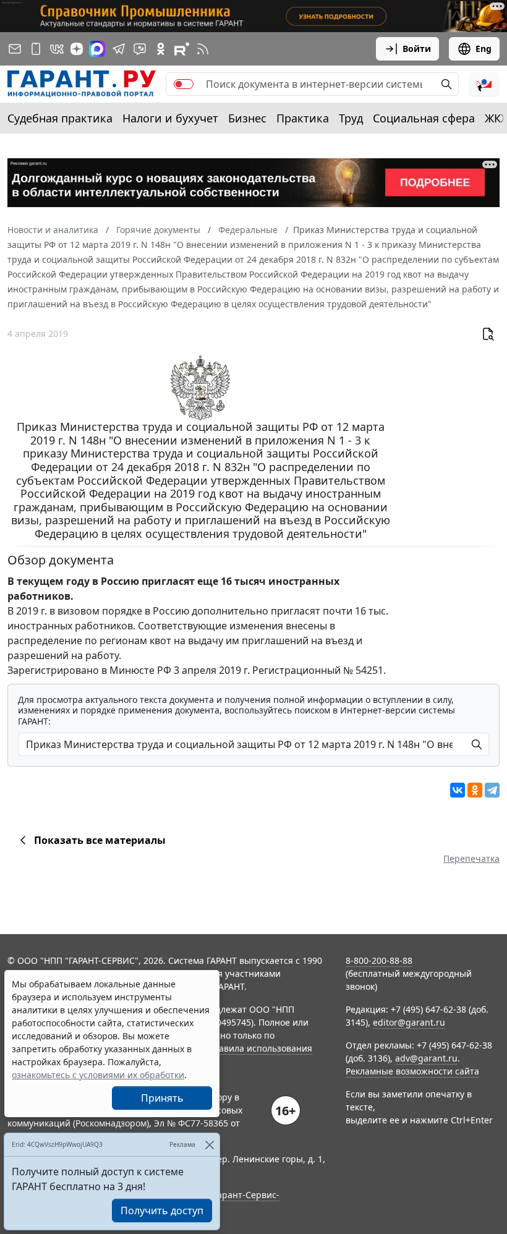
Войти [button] (417, 48)
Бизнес (247, 118)
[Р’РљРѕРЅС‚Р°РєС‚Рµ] (457, 790)
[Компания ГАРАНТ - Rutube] (181, 48)
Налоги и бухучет (170, 118)
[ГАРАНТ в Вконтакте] (56, 48)
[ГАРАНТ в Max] (97, 49)
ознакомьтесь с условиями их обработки (98, 1075)
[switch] (184, 84)
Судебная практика (60, 118)
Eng (483, 48)
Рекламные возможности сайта (412, 1071)
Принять (162, 1098)
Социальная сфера (424, 118)
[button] (484, 84)
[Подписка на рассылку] (14, 48)
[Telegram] (492, 790)
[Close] (209, 1144)
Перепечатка (471, 858)
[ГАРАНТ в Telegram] (118, 48)
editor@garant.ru (409, 1022)
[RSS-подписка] (202, 48)
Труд (351, 118)
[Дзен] (76, 49)
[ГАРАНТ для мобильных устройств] (35, 48)
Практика (302, 118)
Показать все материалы (100, 840)
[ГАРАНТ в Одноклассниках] (160, 48)
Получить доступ (162, 1210)
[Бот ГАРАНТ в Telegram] (139, 48)
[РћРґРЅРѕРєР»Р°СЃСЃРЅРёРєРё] (474, 790)
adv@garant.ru (426, 1058)
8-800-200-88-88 (379, 960)
